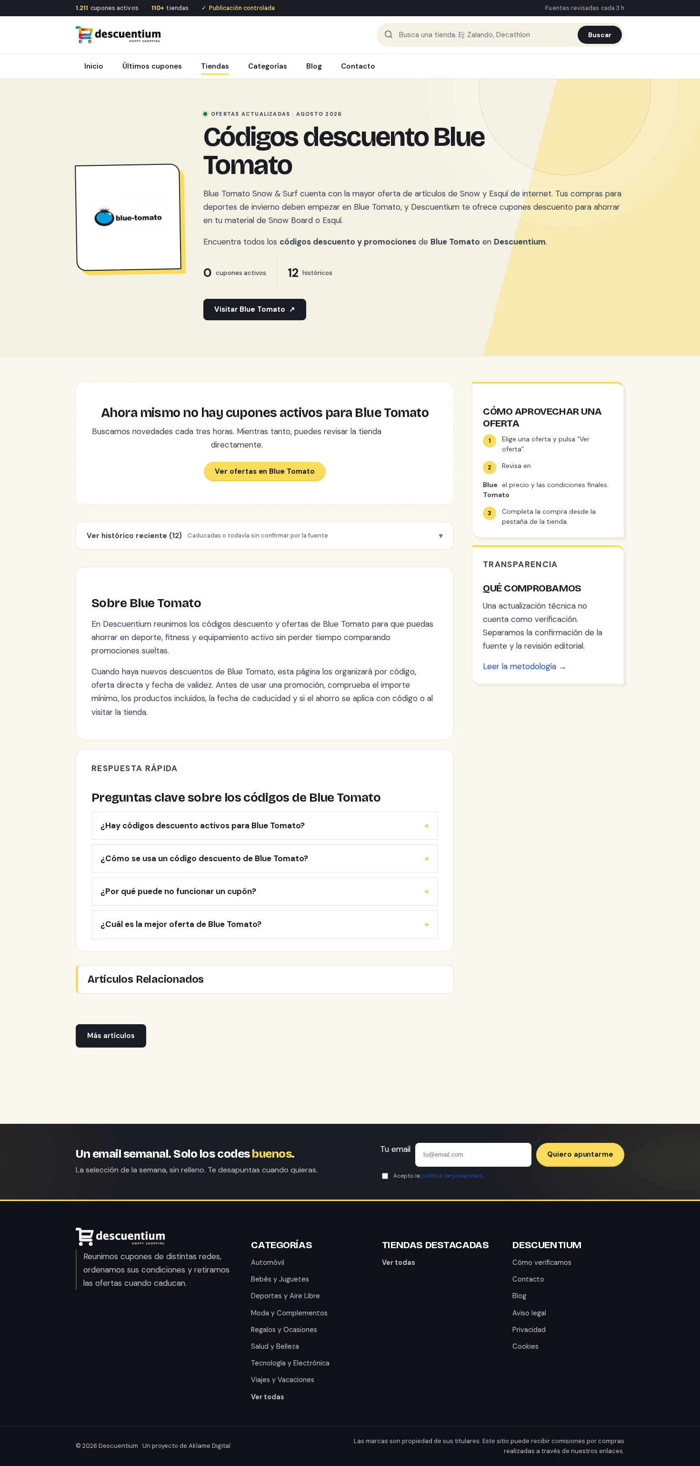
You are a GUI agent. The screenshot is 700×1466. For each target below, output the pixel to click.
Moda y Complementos (289, 1313)
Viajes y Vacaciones (282, 1379)
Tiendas (215, 66)
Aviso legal (529, 1313)
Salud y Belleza (275, 1346)
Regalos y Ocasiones (284, 1329)
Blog (314, 66)
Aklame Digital (209, 1446)
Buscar (599, 35)
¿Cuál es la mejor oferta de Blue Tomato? (180, 924)
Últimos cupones (152, 66)
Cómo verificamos (541, 1262)
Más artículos (111, 1035)
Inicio (93, 66)
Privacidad (529, 1329)
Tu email (395, 1149)
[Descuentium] (120, 1243)
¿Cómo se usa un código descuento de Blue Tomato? (204, 858)
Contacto (358, 66)
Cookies (525, 1346)
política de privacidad (451, 1176)
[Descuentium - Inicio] (118, 34)
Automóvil (267, 1262)
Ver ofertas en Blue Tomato (264, 471)
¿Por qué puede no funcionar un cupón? (178, 891)
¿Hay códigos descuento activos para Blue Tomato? (202, 825)
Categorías (267, 66)
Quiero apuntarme (580, 1154)
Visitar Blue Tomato (254, 309)
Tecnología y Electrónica (290, 1363)
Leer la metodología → (525, 666)
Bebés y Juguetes (280, 1279)
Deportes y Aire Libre (285, 1296)
